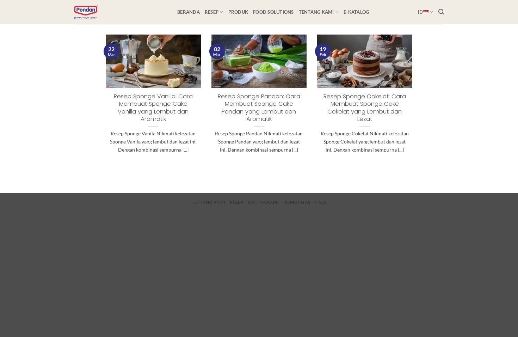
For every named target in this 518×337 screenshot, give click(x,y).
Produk (238, 12)
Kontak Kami (263, 202)
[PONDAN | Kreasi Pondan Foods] (120, 12)
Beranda (188, 12)
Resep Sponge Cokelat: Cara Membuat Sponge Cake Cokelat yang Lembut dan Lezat (364, 108)
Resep (211, 12)
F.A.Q (320, 202)
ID (420, 12)
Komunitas (296, 202)
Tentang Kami (316, 12)
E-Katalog (356, 12)
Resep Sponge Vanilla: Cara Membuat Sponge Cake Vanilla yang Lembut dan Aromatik (153, 108)
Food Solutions (273, 12)
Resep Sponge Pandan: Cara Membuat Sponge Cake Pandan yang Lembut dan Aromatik (259, 108)
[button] (441, 12)
